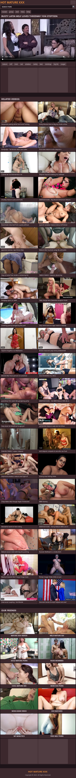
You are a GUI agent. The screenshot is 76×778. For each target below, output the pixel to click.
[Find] (73, 6)
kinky (28, 12)
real (21, 64)
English (73, 2)
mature (4, 64)
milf (11, 64)
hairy (22, 12)
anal (17, 12)
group (11, 12)
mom (16, 64)
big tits (56, 64)
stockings (48, 64)
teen (41, 64)
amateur (28, 64)
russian (4, 12)
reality (35, 64)
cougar (63, 64)
